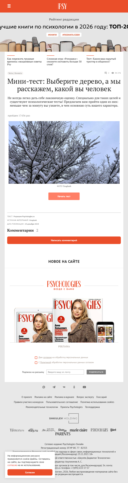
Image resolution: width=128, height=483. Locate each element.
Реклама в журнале (64, 397)
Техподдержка (92, 407)
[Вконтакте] (64, 387)
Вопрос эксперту (85, 397)
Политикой (45, 362)
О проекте (27, 397)
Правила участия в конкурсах (29, 402)
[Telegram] (54, 387)
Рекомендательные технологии (42, 407)
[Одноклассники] (74, 387)
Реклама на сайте (43, 397)
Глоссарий (101, 397)
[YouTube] (84, 387)
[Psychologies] (62, 6)
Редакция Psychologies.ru (24, 216)
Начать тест (64, 196)
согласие (47, 357)
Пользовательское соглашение (62, 402)
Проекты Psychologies (71, 407)
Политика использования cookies (97, 402)
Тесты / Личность (15, 73)
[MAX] (44, 387)
